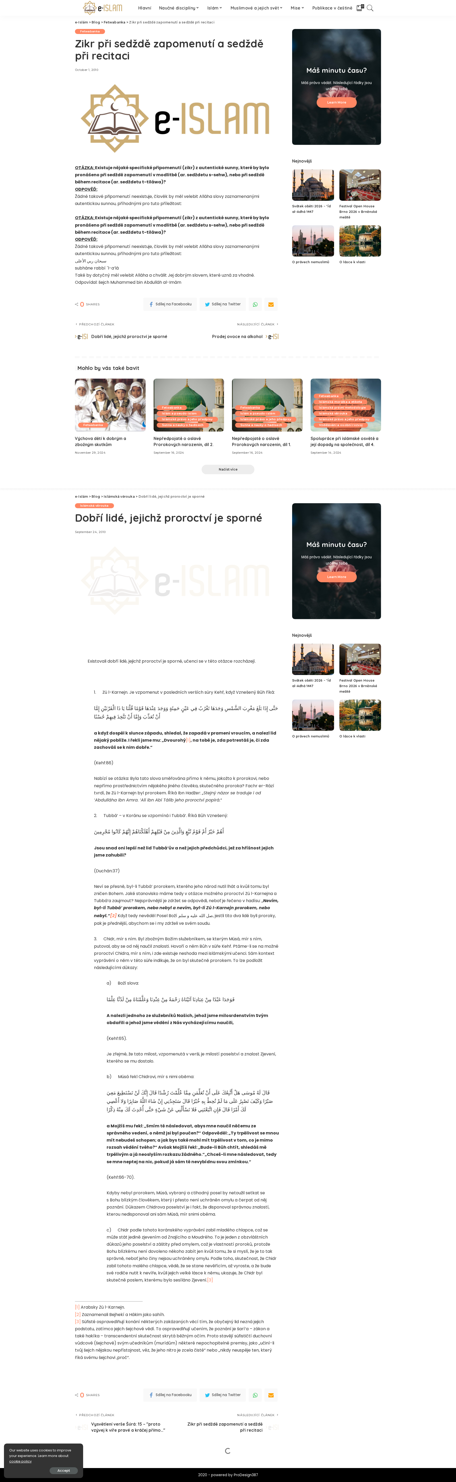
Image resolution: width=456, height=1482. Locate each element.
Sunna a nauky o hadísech (183, 425)
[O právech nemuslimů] (313, 241)
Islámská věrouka (333, 413)
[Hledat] (370, 8)
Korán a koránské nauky (99, 1465)
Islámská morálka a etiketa (340, 402)
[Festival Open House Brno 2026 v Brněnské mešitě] (360, 185)
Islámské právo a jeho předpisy (187, 419)
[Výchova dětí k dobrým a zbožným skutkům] (110, 405)
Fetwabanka (90, 31)
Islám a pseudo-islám (179, 413)
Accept (64, 1471)
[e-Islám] (103, 8)
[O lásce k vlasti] (360, 241)
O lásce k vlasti (352, 262)
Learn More (336, 102)
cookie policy (20, 1461)
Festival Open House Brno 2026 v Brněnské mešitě (358, 211)
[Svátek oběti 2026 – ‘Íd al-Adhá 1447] (313, 185)
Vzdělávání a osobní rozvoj (341, 425)
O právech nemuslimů (310, 262)
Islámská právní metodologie (342, 407)
